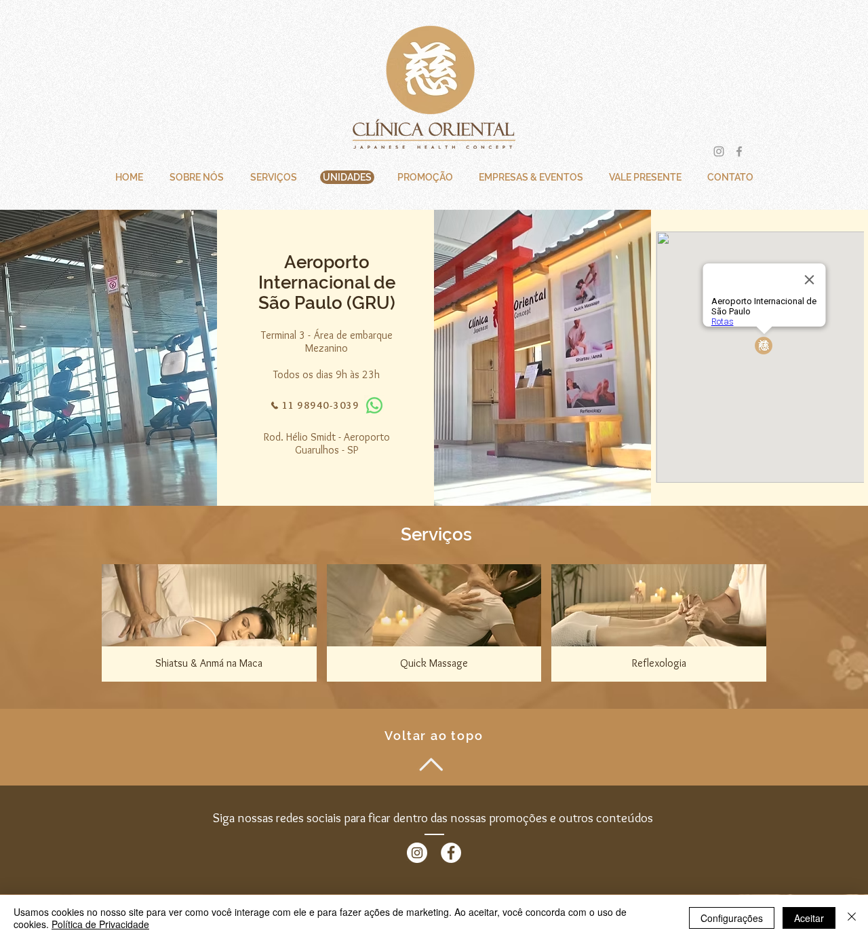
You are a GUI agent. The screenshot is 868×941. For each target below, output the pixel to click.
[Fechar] (852, 918)
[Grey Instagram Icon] (719, 151)
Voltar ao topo (433, 735)
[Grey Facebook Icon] (739, 151)
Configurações (732, 918)
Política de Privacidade (100, 924)
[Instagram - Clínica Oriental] (417, 853)
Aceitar (809, 918)
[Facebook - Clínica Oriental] (451, 853)
